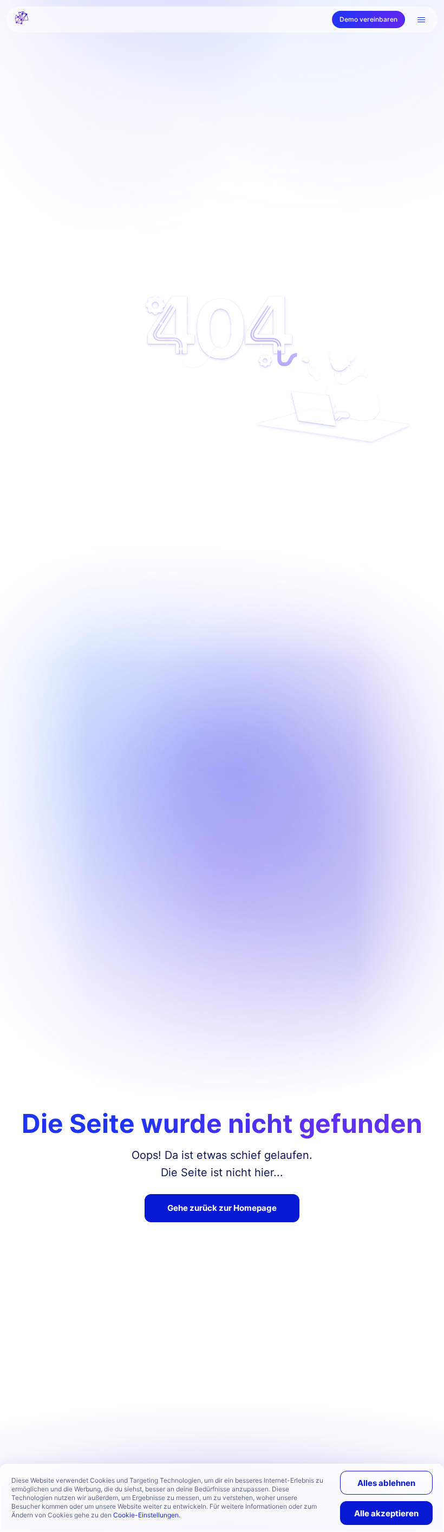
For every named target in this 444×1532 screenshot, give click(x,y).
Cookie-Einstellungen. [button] (146, 1515)
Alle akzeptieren (386, 1513)
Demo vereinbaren (368, 19)
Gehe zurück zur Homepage (222, 1208)
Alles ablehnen (386, 1483)
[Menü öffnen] (421, 19)
